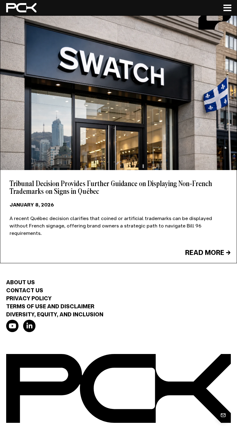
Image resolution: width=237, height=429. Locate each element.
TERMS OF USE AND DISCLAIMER (50, 306)
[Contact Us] (223, 415)
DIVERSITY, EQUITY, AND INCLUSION (54, 314)
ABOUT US (20, 282)
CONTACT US (24, 290)
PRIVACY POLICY (29, 298)
